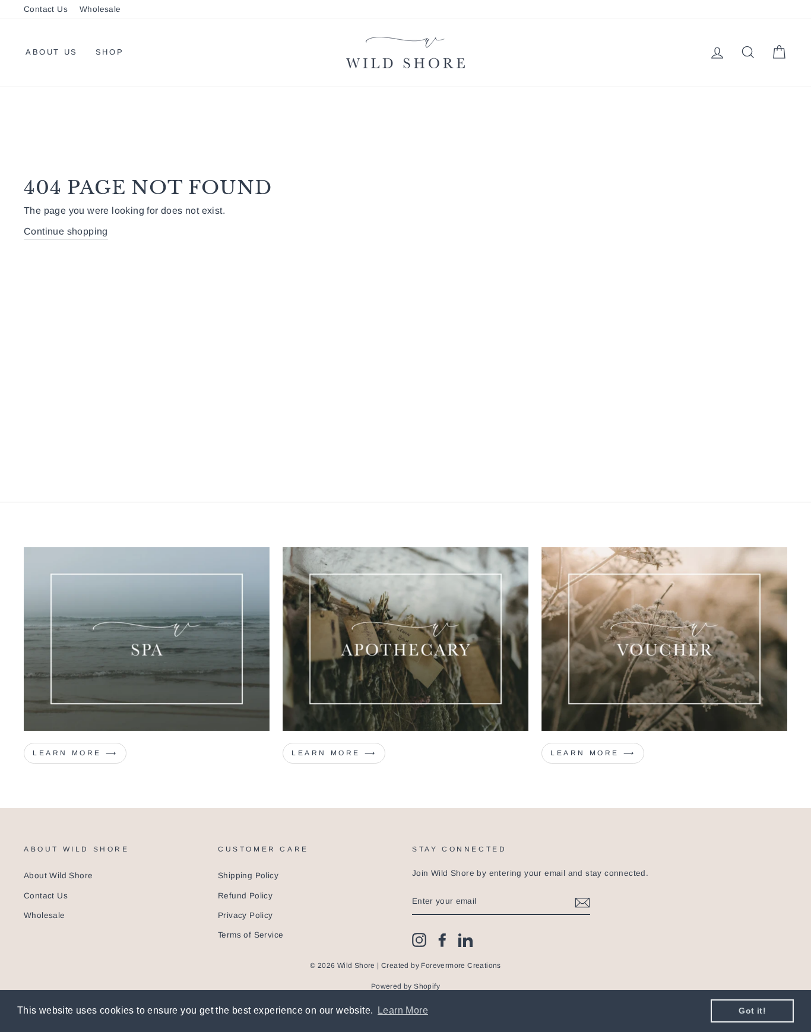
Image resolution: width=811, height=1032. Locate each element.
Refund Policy (245, 895)
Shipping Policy (248, 875)
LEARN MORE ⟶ (334, 753)
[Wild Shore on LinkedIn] (465, 940)
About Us (52, 52)
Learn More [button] (403, 1010)
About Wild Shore (58, 875)
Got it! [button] (752, 1010)
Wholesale (100, 9)
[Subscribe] (582, 902)
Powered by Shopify (405, 986)
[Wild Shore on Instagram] (419, 940)
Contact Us (46, 9)
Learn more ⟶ (75, 753)
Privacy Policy (245, 915)
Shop (109, 52)
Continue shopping (66, 231)
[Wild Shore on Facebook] (442, 940)
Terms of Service (250, 934)
